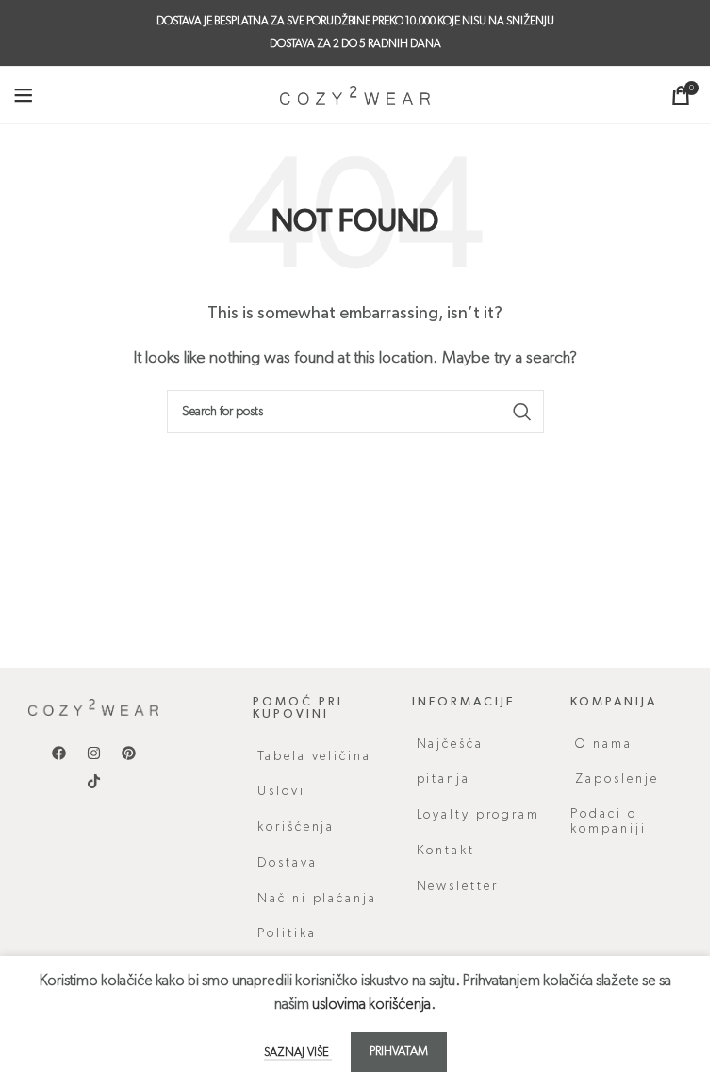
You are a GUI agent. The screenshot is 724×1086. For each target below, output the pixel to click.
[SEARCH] (522, 411)
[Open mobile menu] (23, 95)
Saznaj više (298, 1052)
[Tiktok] (93, 781)
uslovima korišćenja (371, 1005)
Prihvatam (399, 1051)
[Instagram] (93, 752)
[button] (635, 821)
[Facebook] (58, 752)
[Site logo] (355, 95)
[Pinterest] (128, 752)
